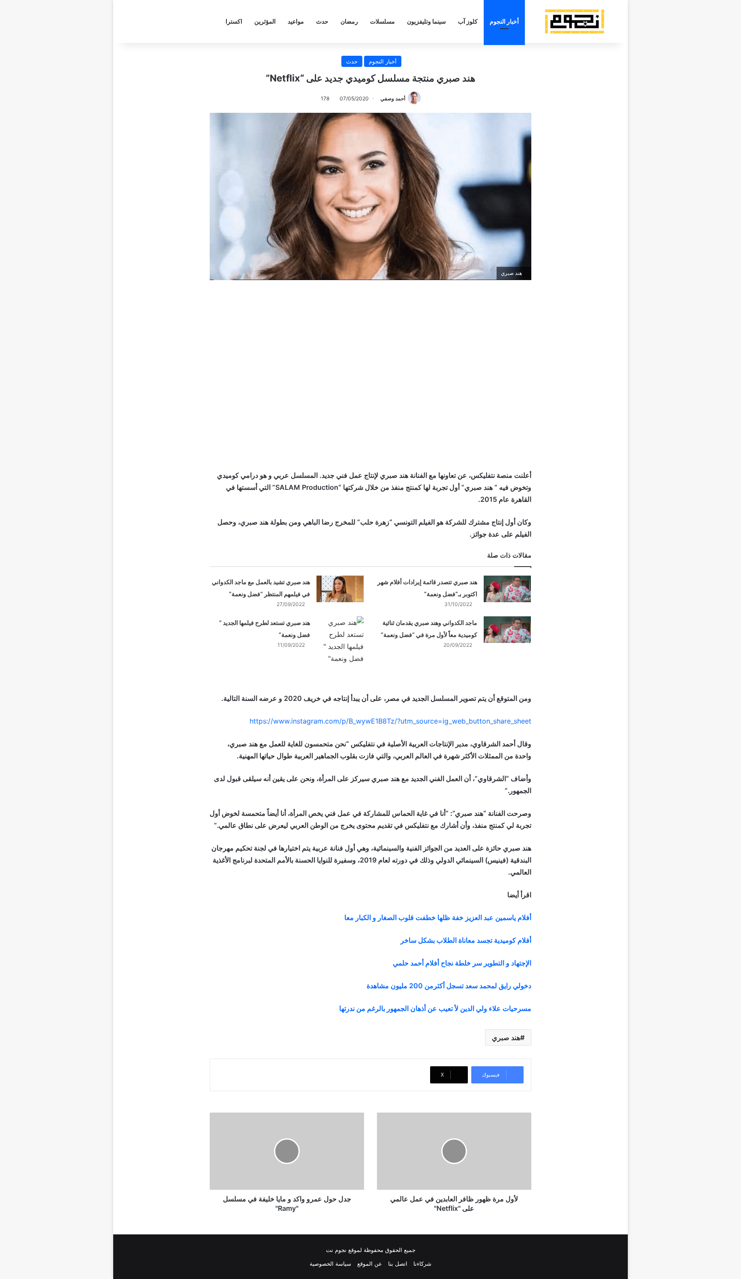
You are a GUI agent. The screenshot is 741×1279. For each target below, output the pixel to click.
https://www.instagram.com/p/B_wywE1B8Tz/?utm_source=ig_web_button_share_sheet (390, 721)
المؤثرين (265, 21)
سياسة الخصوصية (330, 1263)
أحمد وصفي (392, 98)
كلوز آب (468, 21)
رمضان (349, 21)
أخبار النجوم (504, 21)
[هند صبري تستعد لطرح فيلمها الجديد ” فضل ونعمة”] (340, 640)
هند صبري (506, 1037)
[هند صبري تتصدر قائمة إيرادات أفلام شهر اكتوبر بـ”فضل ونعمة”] (507, 589)
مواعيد (296, 21)
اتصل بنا (397, 1263)
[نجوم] (574, 21)
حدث (322, 21)
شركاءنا (422, 1263)
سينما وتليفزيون (426, 21)
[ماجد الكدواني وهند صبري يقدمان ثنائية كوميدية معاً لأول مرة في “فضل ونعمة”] (507, 629)
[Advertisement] (370, 361)
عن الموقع (369, 1263)
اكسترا (234, 21)
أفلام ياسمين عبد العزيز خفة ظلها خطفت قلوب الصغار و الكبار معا (437, 917)
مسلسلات (382, 21)
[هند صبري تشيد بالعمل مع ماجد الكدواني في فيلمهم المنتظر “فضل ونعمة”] (340, 589)
